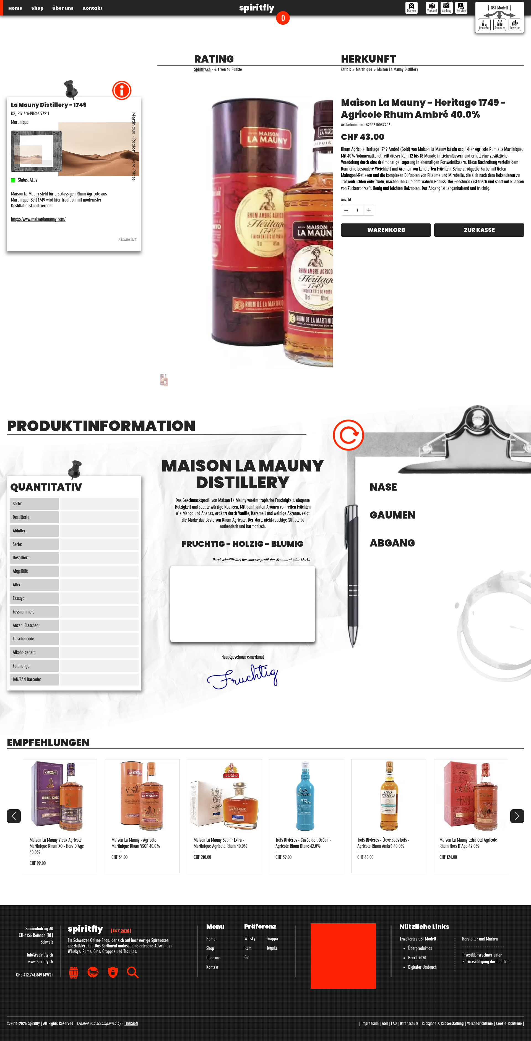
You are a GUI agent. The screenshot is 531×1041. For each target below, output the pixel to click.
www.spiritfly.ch (40, 865)
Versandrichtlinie (480, 927)
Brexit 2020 (417, 861)
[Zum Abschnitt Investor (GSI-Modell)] (515, 25)
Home (210, 843)
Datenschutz (409, 927)
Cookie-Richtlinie (509, 927)
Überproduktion (420, 852)
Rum (248, 852)
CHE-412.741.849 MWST (34, 879)
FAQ (394, 927)
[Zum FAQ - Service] (461, 7)
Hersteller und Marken (480, 843)
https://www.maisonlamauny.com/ (38, 219)
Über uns (213, 861)
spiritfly (256, 8)
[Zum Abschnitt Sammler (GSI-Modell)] (499, 25)
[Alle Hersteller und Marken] (411, 7)
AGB (385, 927)
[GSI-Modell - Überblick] (499, 8)
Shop (210, 852)
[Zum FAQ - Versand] (432, 7)
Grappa (272, 842)
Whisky (249, 842)
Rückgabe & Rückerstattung (443, 927)
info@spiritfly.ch (40, 859)
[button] (283, 18)
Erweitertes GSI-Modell (418, 843)
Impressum (370, 927)
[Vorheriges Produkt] (14, 720)
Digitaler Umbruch (422, 871)
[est (121, 835)
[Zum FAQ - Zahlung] (446, 7)
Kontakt (212, 871)
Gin (246, 861)
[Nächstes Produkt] (517, 720)
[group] (265, 720)
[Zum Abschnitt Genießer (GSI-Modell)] (484, 25)
